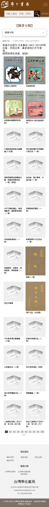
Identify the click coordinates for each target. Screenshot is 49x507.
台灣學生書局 (10, 472)
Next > (24, 434)
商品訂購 (38, 457)
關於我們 (10, 457)
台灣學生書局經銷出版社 (24, 473)
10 (42, 431)
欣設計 (28, 504)
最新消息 (24, 457)
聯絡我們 (10, 460)
